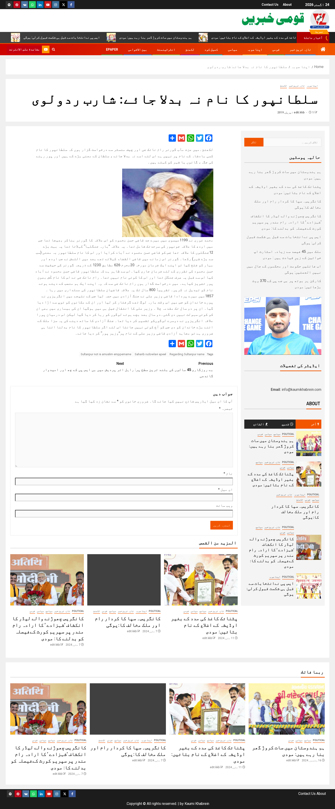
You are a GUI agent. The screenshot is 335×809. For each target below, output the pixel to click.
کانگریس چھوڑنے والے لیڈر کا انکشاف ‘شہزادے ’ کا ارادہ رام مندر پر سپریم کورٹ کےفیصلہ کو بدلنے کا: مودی (286, 222)
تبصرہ (226, 408)
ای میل (225, 489)
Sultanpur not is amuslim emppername (106, 354)
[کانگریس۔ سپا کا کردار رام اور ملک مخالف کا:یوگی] (124, 579)
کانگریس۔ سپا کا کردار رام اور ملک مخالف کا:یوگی (295, 511)
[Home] (323, 50)
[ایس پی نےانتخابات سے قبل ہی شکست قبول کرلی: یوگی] (308, 586)
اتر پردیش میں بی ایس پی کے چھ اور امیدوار (83, 366)
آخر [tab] (313, 424)
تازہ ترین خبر (300, 49)
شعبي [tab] (285, 424)
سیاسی (232, 49)
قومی (276, 49)
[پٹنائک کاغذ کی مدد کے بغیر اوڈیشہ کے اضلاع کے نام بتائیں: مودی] (201, 579)
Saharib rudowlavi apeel (150, 354)
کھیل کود (211, 49)
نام (228, 473)
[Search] (53, 49)
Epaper (112, 49)
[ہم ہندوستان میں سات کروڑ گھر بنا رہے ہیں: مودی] (308, 443)
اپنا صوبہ (254, 49)
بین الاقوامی (137, 49)
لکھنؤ (189, 49)
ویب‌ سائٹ (224, 505)
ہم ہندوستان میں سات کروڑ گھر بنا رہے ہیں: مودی (176, 37)
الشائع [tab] (258, 424)
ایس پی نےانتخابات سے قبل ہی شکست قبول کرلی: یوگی (83, 37)
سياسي (202, 611)
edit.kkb (299, 112)
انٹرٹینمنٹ (166, 49)
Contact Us (270, 4)
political (232, 611)
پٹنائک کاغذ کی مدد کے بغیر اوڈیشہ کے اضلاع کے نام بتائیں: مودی (280, 37)
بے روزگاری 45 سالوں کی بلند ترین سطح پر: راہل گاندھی (169, 369)
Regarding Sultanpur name (187, 354)
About (287, 4)
